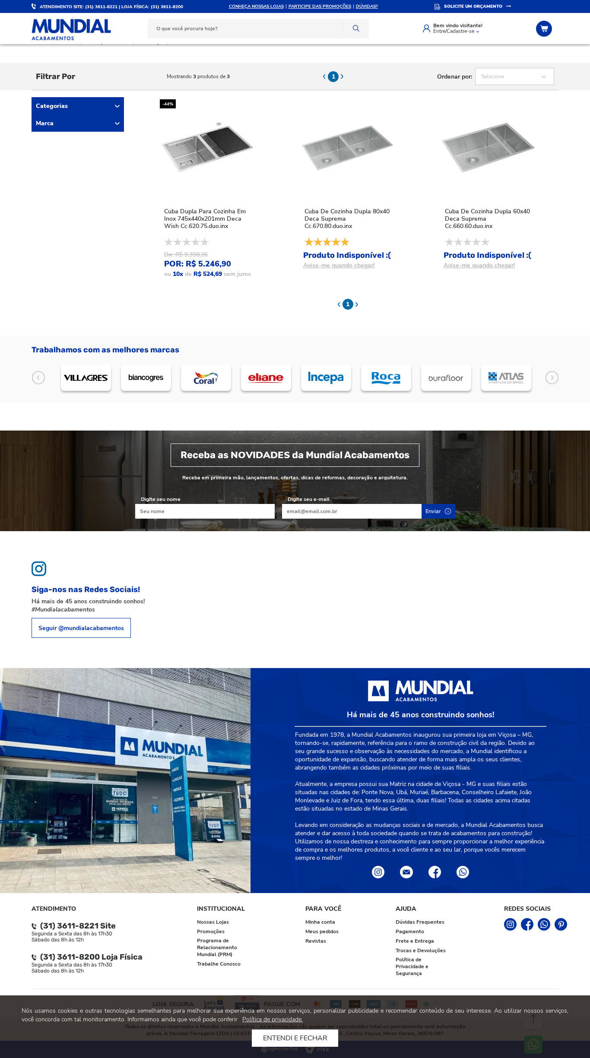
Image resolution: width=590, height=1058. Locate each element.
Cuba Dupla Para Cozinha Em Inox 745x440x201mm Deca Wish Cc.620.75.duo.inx (205, 218)
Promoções (211, 931)
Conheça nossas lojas (256, 6)
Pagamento (410, 931)
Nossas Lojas (213, 922)
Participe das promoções (320, 6)
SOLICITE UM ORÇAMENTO (473, 6)
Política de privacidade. (272, 1019)
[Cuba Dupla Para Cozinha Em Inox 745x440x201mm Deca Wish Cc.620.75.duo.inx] (207, 146)
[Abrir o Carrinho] (545, 29)
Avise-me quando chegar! (338, 265)
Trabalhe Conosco (219, 963)
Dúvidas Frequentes (420, 922)
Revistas (315, 941)
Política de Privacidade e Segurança (412, 966)
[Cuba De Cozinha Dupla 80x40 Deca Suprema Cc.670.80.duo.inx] (347, 146)
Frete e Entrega (415, 941)
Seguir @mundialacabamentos (81, 628)
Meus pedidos (322, 931)
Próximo (551, 378)
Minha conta (320, 922)
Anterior (38, 378)
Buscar (356, 28)
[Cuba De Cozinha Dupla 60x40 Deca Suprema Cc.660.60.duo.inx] (488, 146)
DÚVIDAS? (367, 6)
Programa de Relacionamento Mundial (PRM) (217, 947)
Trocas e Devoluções (421, 950)
